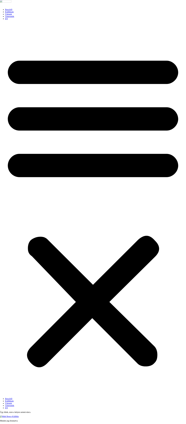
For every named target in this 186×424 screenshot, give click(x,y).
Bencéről (8, 9)
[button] (93, 209)
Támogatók (9, 16)
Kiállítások (9, 12)
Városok (8, 14)
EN (6, 19)
